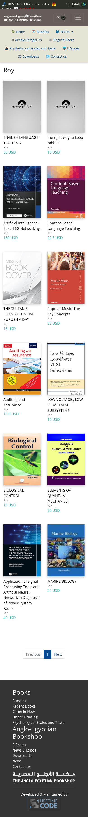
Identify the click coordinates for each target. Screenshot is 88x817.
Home (20, 32)
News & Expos (24, 750)
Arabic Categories (28, 40)
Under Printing (25, 717)
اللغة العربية (73, 4)
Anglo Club (27, 9)
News (17, 761)
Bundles (19, 700)
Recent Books (23, 706)
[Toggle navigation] (78, 17)
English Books (63, 40)
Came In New (23, 711)
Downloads (30, 56)
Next (58, 654)
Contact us (58, 56)
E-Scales (73, 48)
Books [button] (65, 32)
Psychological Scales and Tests (32, 48)
